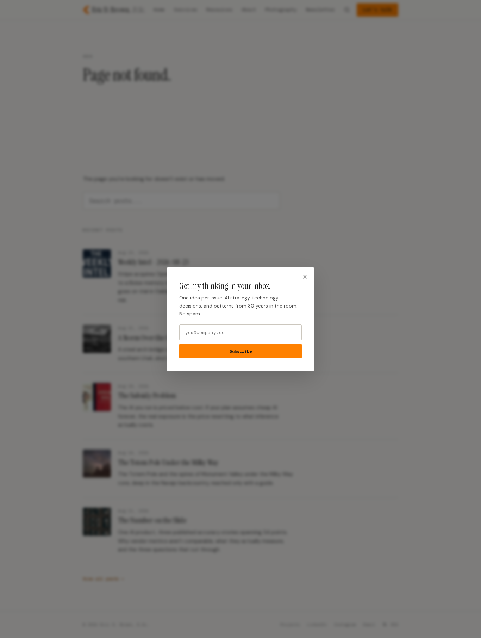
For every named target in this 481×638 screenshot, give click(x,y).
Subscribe (241, 351)
